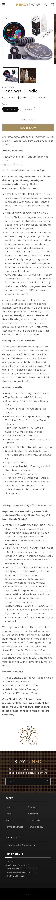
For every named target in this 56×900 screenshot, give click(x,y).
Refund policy (35, 826)
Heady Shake (30, 894)
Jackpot (27, 109)
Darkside (10, 109)
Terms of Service (14, 826)
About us (33, 813)
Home (8, 807)
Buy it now (28, 128)
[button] (3, 4)
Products (33, 807)
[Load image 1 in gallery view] (11, 75)
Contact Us (34, 820)
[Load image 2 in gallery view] (28, 75)
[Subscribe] (47, 781)
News (8, 813)
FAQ (7, 820)
